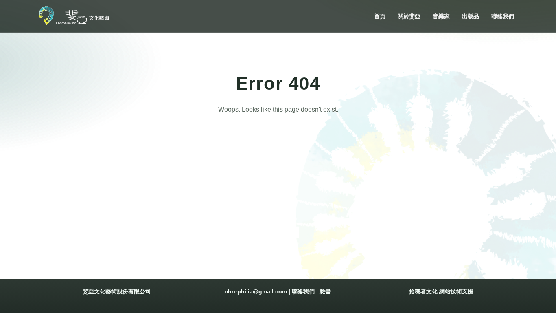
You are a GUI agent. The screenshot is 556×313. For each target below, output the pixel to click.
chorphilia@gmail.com (256, 291)
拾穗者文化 (423, 291)
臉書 (325, 291)
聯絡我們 (303, 291)
